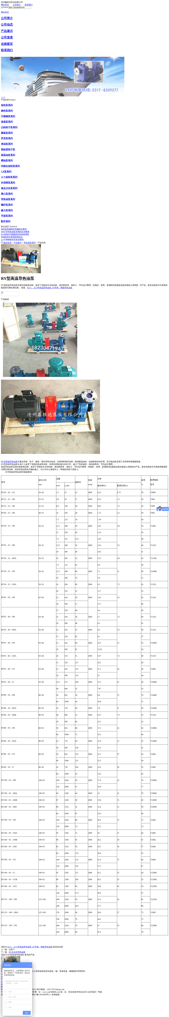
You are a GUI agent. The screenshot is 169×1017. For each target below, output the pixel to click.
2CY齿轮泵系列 (9, 177)
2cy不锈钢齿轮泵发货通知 (12, 239)
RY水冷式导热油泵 (17, 952)
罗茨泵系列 (7, 138)
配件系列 (5, 221)
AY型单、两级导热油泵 (62, 288)
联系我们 (29, 5)
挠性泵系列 (7, 110)
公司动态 (7, 24)
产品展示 (7, 31)
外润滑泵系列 (8, 182)
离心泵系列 (7, 193)
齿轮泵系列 (7, 105)
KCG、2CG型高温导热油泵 (39, 288)
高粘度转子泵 (8, 149)
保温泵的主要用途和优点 (12, 237)
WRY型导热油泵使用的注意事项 (15, 232)
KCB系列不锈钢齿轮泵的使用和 (15, 234)
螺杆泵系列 (7, 204)
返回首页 (8, 243)
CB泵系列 (6, 171)
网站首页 (5, 5)
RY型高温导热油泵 (9, 462)
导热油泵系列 (8, 199)
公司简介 (17, 5)
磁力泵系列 (7, 210)
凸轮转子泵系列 (9, 127)
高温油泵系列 (8, 155)
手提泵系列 (7, 215)
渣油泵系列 (7, 144)
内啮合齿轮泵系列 (10, 166)
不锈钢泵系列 (8, 116)
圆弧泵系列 (7, 133)
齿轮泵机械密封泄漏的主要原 (14, 229)
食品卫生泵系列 (9, 188)
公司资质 (7, 37)
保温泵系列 (7, 121)
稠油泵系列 (7, 160)
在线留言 (7, 43)
